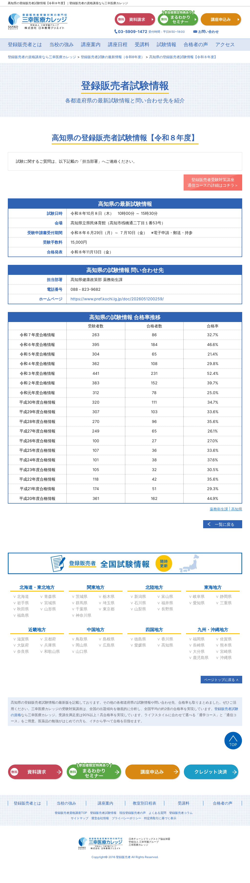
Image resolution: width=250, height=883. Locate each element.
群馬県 (81, 602)
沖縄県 (226, 657)
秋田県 (23, 608)
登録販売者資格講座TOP (71, 812)
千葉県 (81, 608)
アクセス (225, 44)
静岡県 (226, 596)
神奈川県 (83, 615)
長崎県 (199, 645)
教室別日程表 (144, 803)
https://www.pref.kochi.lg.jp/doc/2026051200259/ (117, 298)
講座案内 (105, 803)
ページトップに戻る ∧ (221, 680)
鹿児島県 (200, 657)
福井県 (167, 602)
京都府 (50, 638)
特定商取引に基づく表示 (160, 818)
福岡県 (199, 638)
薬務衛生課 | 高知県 (226, 509)
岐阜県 (199, 596)
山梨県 (140, 608)
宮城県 (50, 602)
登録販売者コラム (181, 812)
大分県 (199, 651)
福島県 (23, 615)
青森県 (50, 596)
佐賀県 (226, 638)
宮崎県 (226, 651)
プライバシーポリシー (126, 818)
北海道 (23, 596)
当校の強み (61, 44)
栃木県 (109, 596)
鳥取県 (81, 638)
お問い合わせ (208, 31)
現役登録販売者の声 (132, 812)
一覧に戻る (224, 524)
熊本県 (226, 645)
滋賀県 (23, 638)
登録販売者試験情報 (103, 812)
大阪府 (23, 645)
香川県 (167, 638)
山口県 (81, 651)
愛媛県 (140, 645)
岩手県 (23, 602)
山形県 (50, 608)
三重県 (226, 602)
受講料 (142, 44)
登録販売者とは (27, 803)
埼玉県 (109, 602)
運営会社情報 (100, 818)
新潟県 (140, 596)
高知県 (167, 645)
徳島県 (140, 638)
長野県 (167, 608)
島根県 (109, 638)
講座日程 (117, 44)
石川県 (140, 602)
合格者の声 (196, 44)
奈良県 (23, 651)
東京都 (109, 608)
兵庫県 (50, 645)
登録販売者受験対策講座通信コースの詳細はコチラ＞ (213, 182)
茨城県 (81, 596)
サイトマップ (79, 818)
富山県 (167, 596)
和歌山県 (52, 651)
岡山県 (81, 645)
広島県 (109, 645)
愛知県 (199, 602)
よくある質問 (157, 812)
